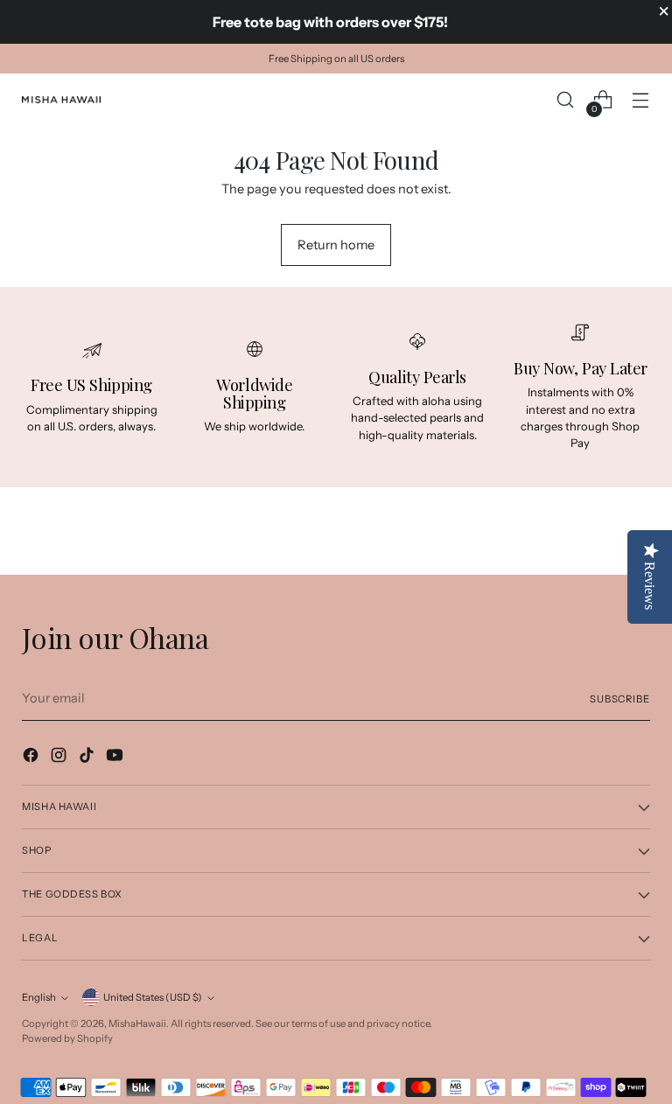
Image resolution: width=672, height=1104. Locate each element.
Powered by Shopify (67, 1038)
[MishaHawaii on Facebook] (32, 758)
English (39, 997)
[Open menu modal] (641, 100)
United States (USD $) (152, 997)
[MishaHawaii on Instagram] (60, 758)
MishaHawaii (137, 1023)
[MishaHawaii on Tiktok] (88, 758)
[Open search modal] (566, 100)
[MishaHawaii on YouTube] (116, 758)
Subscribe (620, 699)
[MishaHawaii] (61, 99)
